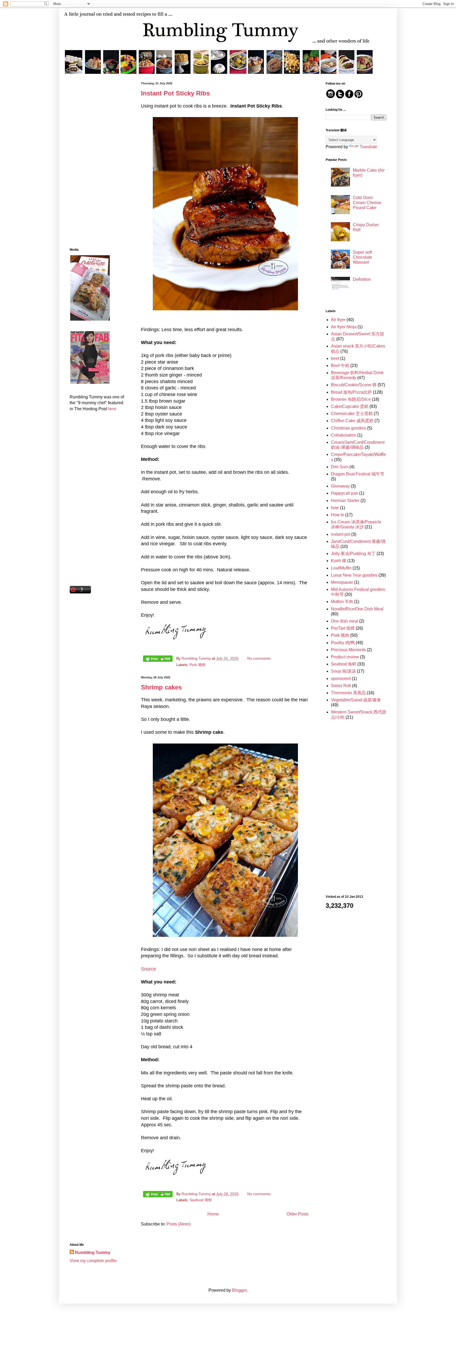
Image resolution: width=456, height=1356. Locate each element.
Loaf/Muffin (341, 568)
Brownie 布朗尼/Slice (351, 399)
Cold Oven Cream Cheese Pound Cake (367, 202)
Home (213, 1214)
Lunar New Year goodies (354, 575)
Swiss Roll (341, 685)
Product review (345, 657)
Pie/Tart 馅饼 (343, 628)
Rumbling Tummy (92, 1252)
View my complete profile (93, 1260)
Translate (368, 146)
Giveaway (340, 486)
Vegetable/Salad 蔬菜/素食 (356, 700)
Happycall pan (344, 493)
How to (337, 515)
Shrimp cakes (161, 687)
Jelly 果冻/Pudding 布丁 (353, 553)
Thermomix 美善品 (348, 693)
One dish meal (344, 621)
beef (335, 358)
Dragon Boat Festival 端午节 (357, 474)
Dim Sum (339, 467)
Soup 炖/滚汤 (343, 671)
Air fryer (338, 319)
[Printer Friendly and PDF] (158, 659)
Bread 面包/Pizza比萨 (351, 392)
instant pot (340, 534)
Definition (362, 279)
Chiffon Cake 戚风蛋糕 (352, 420)
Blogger (239, 1290)
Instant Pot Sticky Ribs (175, 93)
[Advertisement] (97, 161)
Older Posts (297, 1214)
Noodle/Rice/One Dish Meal (357, 609)
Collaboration (343, 435)
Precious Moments (348, 650)
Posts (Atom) (179, 1224)
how (335, 507)
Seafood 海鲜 (200, 1200)
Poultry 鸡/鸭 (343, 642)
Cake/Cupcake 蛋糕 (349, 406)
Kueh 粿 (338, 560)
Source (148, 969)
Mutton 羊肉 (342, 601)
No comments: (260, 658)
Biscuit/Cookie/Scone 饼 (354, 385)
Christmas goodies (348, 428)
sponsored (341, 678)
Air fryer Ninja (344, 327)
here (112, 409)
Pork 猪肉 (197, 665)
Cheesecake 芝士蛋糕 (352, 413)
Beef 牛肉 (340, 365)
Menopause (342, 582)
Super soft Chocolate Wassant (362, 257)
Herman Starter (345, 500)
